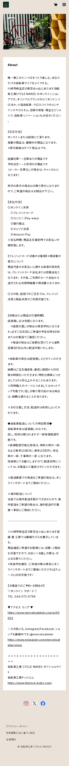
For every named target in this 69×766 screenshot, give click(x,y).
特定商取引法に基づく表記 (20, 732)
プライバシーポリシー (17, 726)
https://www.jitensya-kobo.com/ (30, 683)
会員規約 (11, 739)
